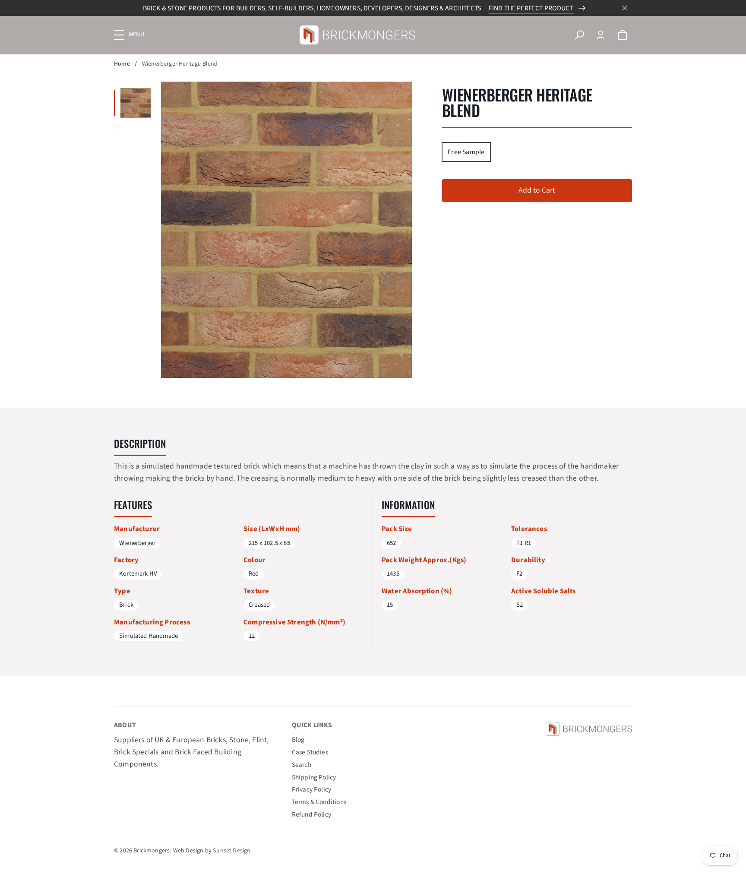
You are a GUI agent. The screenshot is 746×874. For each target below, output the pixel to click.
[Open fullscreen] (135, 103)
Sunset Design (231, 850)
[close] (624, 8)
